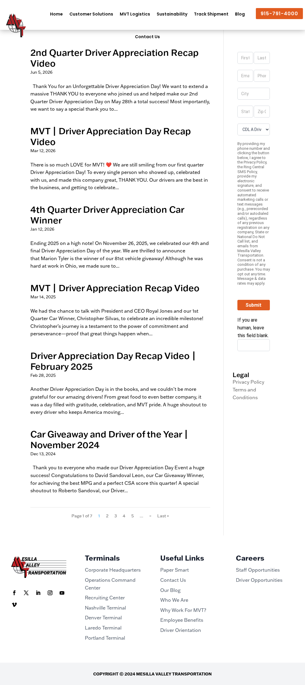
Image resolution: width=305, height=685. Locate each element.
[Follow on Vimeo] (14, 605)
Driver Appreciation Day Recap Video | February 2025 (113, 361)
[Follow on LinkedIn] (38, 593)
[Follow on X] (26, 593)
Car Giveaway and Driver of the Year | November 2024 (109, 439)
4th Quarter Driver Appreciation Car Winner (107, 214)
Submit (253, 305)
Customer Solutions (91, 14)
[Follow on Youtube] (62, 593)
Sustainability (172, 14)
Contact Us (147, 37)
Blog (240, 14)
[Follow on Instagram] (50, 593)
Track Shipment (211, 14)
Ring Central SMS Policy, (250, 169)
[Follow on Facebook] (14, 593)
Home (56, 14)
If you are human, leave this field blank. (253, 327)
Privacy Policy (255, 162)
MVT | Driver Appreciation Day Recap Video (110, 136)
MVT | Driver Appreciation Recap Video (115, 288)
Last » (163, 516)
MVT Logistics (135, 14)
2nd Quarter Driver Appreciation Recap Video (114, 58)
